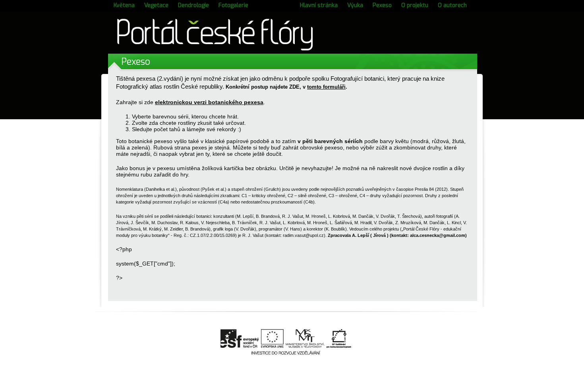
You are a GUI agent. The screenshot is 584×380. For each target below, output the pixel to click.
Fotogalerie (233, 5)
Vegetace (156, 5)
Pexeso (382, 5)
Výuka (355, 5)
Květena (124, 5)
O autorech (452, 5)
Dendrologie (193, 5)
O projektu (414, 5)
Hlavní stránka (319, 5)
